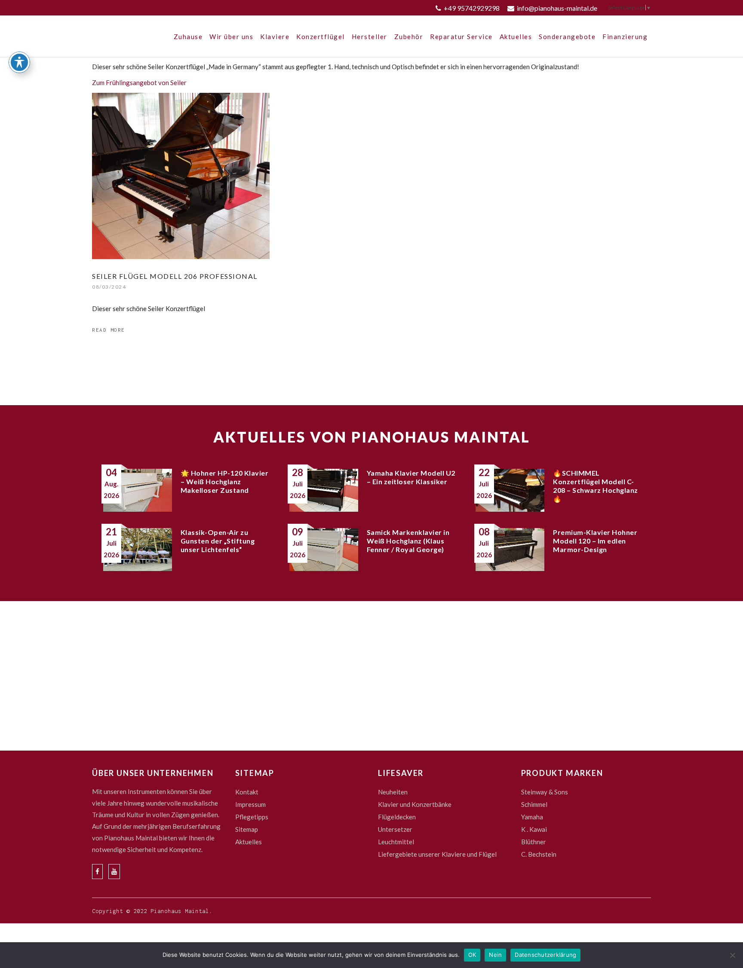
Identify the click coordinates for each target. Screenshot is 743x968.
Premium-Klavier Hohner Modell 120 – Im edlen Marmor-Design (595, 540)
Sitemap (246, 829)
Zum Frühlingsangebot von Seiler (139, 82)
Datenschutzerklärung (545, 954)
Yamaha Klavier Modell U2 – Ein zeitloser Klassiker (411, 477)
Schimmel (534, 804)
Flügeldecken (397, 817)
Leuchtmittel (396, 842)
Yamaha (532, 817)
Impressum (250, 804)
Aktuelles (248, 842)
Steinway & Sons (544, 792)
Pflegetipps (251, 817)
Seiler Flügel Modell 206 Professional (175, 276)
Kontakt (246, 792)
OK (472, 954)
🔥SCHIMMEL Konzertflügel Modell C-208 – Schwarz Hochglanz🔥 (595, 486)
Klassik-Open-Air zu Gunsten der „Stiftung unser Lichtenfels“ (218, 540)
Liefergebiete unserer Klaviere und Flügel (437, 854)
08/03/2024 (109, 287)
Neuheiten (393, 792)
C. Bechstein (538, 854)
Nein (495, 954)
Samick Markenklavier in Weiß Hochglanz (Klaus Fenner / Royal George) (408, 540)
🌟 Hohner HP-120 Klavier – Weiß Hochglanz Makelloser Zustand (225, 481)
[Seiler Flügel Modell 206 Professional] (181, 176)
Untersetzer (395, 829)
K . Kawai (534, 829)
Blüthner (533, 842)
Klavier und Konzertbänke (414, 804)
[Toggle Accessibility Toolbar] (19, 62)
